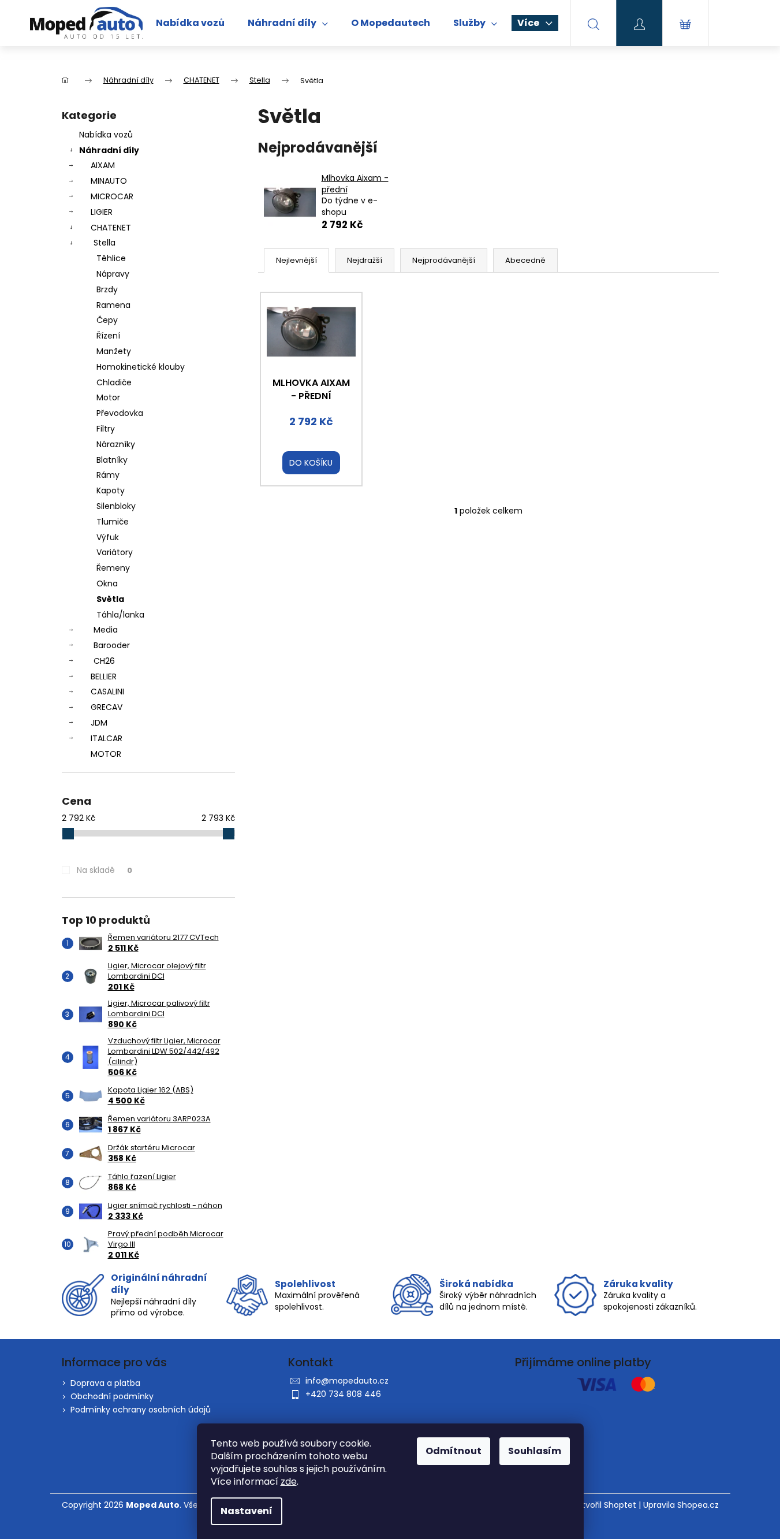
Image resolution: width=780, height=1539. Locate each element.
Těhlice (111, 258)
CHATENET (111, 227)
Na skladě (104, 870)
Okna (107, 583)
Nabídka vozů (106, 134)
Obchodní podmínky (112, 1396)
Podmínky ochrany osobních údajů (140, 1409)
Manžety (113, 351)
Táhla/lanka (120, 614)
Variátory (114, 552)
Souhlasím (534, 1451)
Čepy (107, 320)
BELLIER (104, 676)
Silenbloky (116, 506)
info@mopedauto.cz (347, 1380)
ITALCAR (106, 738)
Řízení (108, 335)
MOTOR (106, 754)
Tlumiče (112, 521)
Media (106, 629)
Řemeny (113, 568)
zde (289, 1481)
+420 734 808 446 (343, 1394)
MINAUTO (109, 181)
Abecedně (525, 260)
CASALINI (107, 691)
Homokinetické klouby (140, 367)
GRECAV (106, 707)
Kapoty (110, 490)
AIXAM (103, 165)
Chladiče (114, 382)
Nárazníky (115, 444)
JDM (99, 722)
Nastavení (247, 1511)
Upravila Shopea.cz (681, 1505)
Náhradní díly (109, 150)
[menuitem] (190, 23)
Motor (108, 397)
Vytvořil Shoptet (604, 1505)
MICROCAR (112, 196)
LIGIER (102, 212)
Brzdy (107, 289)
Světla (110, 599)
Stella (104, 242)
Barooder (112, 645)
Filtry (105, 428)
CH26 (104, 661)
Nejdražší (364, 260)
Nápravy (112, 274)
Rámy (108, 475)
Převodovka (119, 413)
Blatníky (112, 460)
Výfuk (107, 537)
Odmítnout (454, 1451)
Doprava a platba (105, 1383)
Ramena (113, 305)
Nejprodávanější (443, 260)
